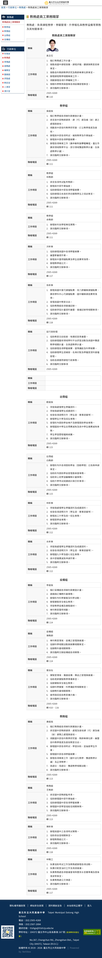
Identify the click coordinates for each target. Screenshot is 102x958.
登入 (89, 905)
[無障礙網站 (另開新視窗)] (92, 932)
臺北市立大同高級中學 (54, 947)
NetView (26, 951)
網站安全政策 (37, 905)
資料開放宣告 (55, 905)
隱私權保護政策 (17, 905)
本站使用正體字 (74, 905)
